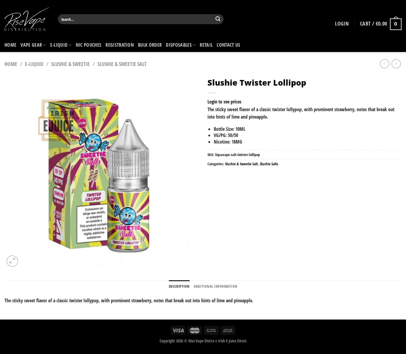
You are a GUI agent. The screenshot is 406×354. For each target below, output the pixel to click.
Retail (206, 45)
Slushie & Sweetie (70, 63)
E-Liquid (59, 45)
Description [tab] (179, 286)
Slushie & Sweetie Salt (122, 63)
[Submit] (218, 19)
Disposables (179, 45)
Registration (120, 45)
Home (10, 45)
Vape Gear (31, 45)
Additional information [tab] (215, 286)
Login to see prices (224, 101)
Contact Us (228, 45)
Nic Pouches (89, 45)
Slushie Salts (269, 163)
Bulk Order (150, 45)
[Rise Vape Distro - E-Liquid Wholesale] (26, 19)
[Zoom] (12, 261)
